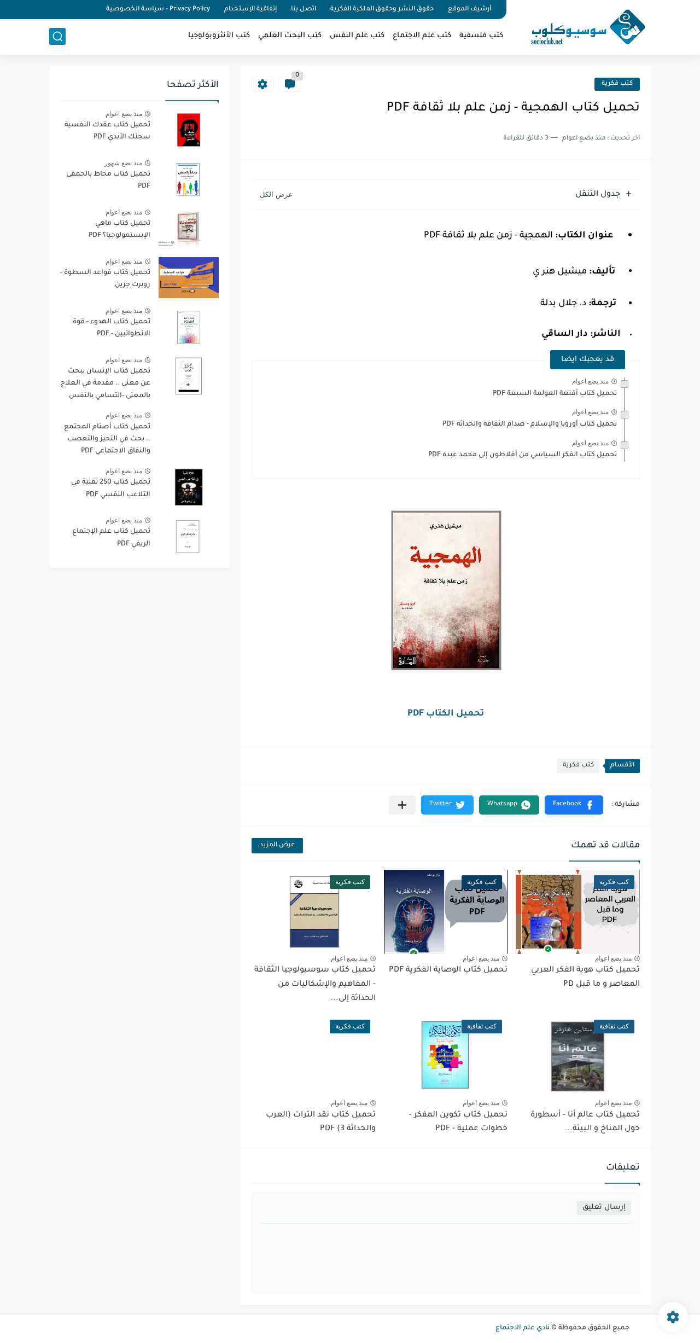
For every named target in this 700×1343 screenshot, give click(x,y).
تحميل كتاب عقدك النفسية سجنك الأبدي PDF (107, 131)
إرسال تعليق (604, 1208)
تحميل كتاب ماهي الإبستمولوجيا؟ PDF (119, 230)
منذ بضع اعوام (590, 381)
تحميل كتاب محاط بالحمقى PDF (108, 180)
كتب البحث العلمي (290, 36)
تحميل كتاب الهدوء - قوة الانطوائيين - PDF (111, 328)
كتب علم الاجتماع (422, 36)
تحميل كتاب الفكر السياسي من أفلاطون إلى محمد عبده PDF (522, 455)
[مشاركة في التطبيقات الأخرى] (402, 805)
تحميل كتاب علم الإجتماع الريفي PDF (111, 538)
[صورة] (189, 129)
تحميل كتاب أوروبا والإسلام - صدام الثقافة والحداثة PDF (529, 424)
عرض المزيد (277, 845)
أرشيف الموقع (469, 9)
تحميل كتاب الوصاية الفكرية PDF (448, 970)
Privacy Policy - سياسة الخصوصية (158, 9)
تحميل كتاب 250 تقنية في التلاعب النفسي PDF (110, 488)
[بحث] (57, 36)
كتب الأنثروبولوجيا (219, 36)
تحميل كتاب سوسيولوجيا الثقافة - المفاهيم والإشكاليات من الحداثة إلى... (315, 984)
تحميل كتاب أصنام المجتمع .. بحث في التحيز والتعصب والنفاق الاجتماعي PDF (107, 439)
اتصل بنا (303, 9)
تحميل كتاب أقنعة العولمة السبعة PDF (555, 394)
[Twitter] (71, 9)
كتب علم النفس (357, 36)
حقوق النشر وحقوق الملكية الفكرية (382, 9)
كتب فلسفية (481, 36)
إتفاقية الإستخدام (250, 9)
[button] (574, 805)
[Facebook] (89, 9)
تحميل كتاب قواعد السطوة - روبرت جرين (105, 279)
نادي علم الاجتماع (522, 1328)
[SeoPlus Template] (636, 1328)
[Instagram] (52, 9)
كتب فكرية (617, 84)
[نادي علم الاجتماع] (582, 26)
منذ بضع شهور (123, 163)
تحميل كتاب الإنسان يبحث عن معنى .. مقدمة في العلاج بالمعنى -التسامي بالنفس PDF (105, 385)
